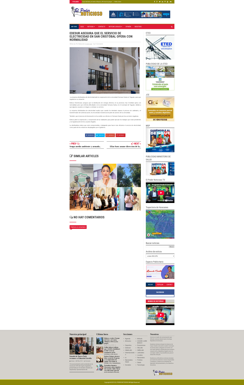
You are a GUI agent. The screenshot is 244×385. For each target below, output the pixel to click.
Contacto (101, 27)
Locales (140, 355)
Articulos (128, 341)
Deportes (128, 345)
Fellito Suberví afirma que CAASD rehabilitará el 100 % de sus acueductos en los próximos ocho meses (112, 350)
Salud (139, 362)
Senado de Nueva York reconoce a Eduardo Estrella (80, 357)
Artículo (139, 339)
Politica (139, 360)
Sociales (128, 365)
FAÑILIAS (140, 350)
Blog (82, 27)
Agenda (127, 339)
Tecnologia (140, 365)
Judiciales (140, 353)
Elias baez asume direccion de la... (125, 146)
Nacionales (141, 358)
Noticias (90, 27)
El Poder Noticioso (122, 382)
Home (75, 27)
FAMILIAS (128, 350)
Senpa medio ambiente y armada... (85, 146)
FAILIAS (140, 348)
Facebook (90, 135)
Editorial (128, 348)
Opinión (128, 27)
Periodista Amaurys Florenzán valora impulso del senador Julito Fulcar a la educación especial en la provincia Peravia (112, 369)
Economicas (141, 345)
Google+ (111, 135)
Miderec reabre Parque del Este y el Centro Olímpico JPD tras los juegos (92, 1)
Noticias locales (115, 27)
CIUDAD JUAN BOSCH (142, 342)
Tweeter (101, 135)
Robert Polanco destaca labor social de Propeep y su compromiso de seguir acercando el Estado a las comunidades (112, 360)
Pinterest (121, 135)
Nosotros (138, 27)
